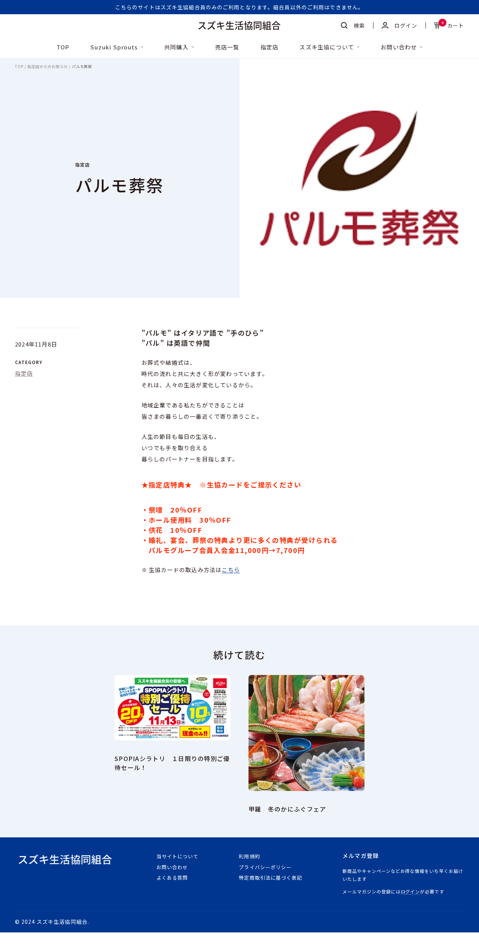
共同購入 (176, 47)
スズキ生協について (326, 47)
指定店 (269, 47)
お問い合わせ (399, 47)
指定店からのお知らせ (47, 66)
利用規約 (249, 856)
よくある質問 (172, 877)
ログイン (410, 891)
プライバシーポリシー (265, 867)
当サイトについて (177, 856)
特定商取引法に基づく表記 (270, 877)
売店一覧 (227, 47)
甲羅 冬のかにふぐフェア (287, 808)
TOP (63, 47)
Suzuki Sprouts (114, 47)
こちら (231, 570)
